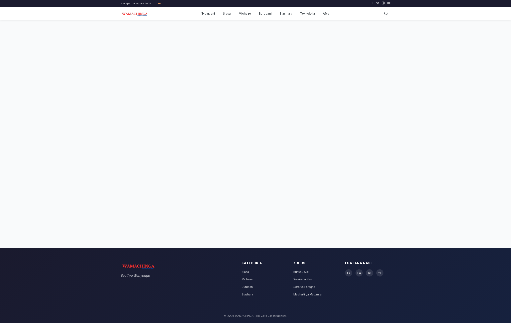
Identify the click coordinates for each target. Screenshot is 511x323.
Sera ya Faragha (304, 286)
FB (348, 272)
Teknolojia (307, 13)
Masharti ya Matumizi (307, 294)
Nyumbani (208, 13)
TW (359, 272)
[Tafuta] (386, 13)
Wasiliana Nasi (302, 279)
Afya (326, 13)
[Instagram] (383, 3)
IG (369, 272)
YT (380, 272)
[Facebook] (372, 3)
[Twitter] (377, 3)
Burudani (265, 13)
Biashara (286, 13)
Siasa (227, 13)
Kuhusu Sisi (301, 271)
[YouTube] (388, 3)
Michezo (245, 13)
